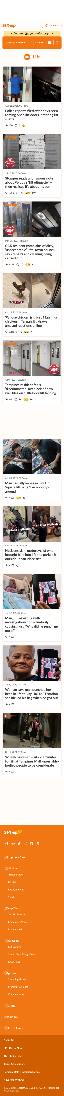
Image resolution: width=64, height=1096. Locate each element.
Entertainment (16, 889)
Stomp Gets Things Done (21, 954)
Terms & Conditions (14, 1064)
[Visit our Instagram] (25, 843)
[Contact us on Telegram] (7, 843)
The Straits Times (13, 1056)
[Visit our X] (38, 843)
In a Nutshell (15, 929)
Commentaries (16, 994)
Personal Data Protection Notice (22, 1072)
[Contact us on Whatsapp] (13, 843)
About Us (9, 1040)
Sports (11, 897)
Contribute (54, 26)
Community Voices (18, 922)
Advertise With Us (14, 1080)
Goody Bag (14, 962)
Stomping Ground (17, 979)
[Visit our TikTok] (19, 843)
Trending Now (15, 874)
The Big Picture (16, 914)
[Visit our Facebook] (32, 843)
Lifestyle (12, 882)
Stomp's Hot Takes (18, 987)
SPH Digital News (13, 1048)
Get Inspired (14, 947)
